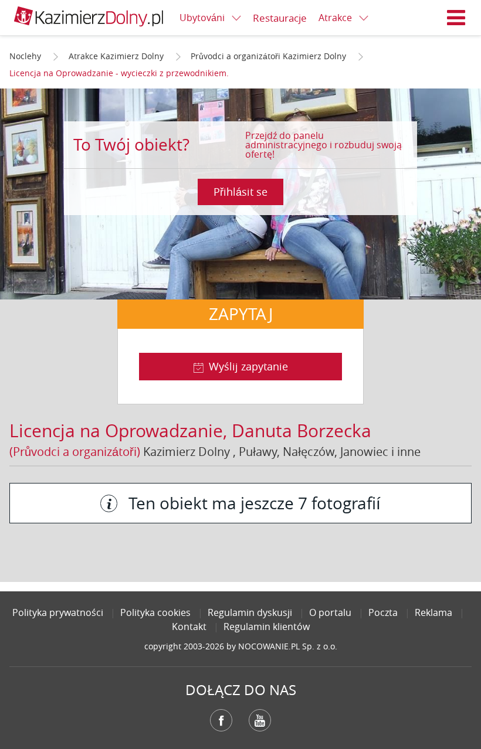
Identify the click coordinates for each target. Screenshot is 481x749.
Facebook (221, 720)
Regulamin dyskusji (250, 612)
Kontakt (189, 626)
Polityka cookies (155, 612)
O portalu (330, 612)
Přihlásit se (240, 192)
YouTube (260, 720)
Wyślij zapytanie (248, 366)
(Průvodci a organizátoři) (74, 451)
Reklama (433, 612)
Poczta (383, 612)
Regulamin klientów (266, 626)
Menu (456, 17)
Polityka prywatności (57, 612)
